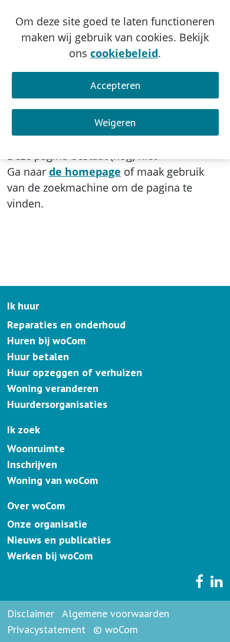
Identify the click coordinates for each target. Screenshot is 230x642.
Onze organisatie (47, 524)
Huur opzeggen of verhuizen (74, 372)
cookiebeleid (124, 53)
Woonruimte (36, 448)
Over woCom (36, 505)
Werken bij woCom (50, 555)
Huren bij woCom (46, 340)
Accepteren (115, 85)
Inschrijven (32, 464)
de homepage (85, 171)
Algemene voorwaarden (115, 613)
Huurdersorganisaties (57, 404)
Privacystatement (46, 629)
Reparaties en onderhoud (66, 324)
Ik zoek (23, 429)
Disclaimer (30, 613)
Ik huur (23, 305)
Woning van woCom (52, 480)
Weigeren (115, 122)
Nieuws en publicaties (59, 539)
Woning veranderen (52, 388)
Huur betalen (38, 356)
